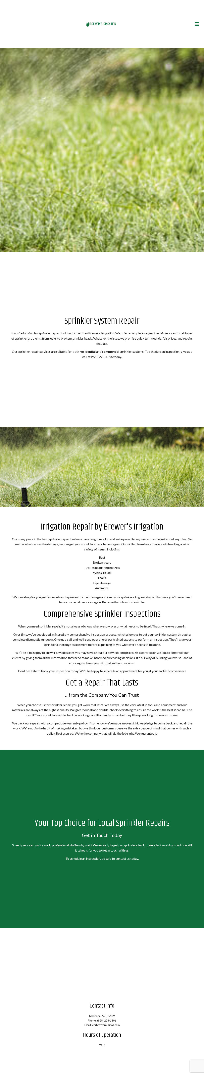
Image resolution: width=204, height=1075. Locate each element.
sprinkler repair (28, 352)
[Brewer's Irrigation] (88, 24)
